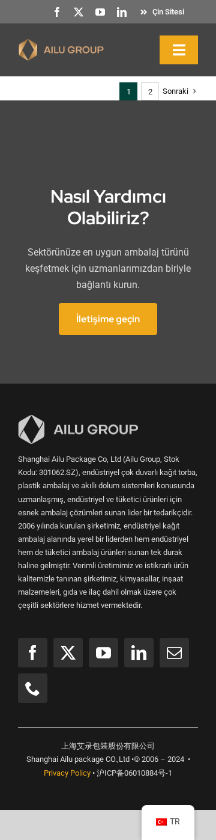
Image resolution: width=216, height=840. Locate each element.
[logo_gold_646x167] (61, 43)
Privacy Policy (67, 772)
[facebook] (57, 12)
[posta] (174, 652)
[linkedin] (122, 12)
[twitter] (78, 12)
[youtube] (100, 12)
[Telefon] (32, 688)
